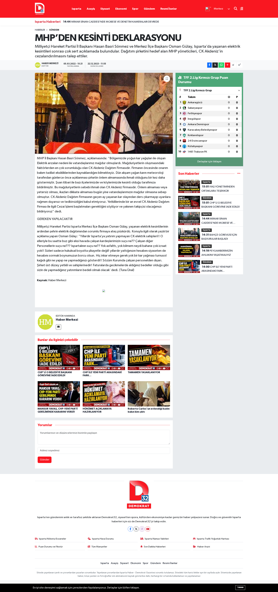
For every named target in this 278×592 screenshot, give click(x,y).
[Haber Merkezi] (45, 321)
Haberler (40, 30)
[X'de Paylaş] (215, 65)
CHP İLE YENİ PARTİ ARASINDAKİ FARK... (216, 268)
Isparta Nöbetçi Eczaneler (52, 539)
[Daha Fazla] (227, 65)
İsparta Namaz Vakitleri (157, 539)
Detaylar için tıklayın (209, 161)
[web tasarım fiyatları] (103, 290)
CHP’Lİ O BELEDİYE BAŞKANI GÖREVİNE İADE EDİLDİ (220, 204)
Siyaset (105, 8)
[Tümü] (238, 173)
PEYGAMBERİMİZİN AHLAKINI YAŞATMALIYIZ (217, 252)
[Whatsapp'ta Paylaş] (221, 65)
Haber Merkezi (67, 319)
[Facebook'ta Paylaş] (209, 65)
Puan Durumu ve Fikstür (51, 546)
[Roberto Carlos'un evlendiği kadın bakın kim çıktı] (149, 393)
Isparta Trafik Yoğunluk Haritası (213, 539)
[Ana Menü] (240, 8)
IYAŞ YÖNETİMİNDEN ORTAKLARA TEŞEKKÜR (218, 188)
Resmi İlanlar (168, 8)
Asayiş (91, 8)
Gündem (149, 8)
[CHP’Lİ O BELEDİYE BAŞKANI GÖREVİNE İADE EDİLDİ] (59, 357)
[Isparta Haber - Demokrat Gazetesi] (39, 8)
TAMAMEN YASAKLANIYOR (144, 372)
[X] (136, 529)
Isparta (76, 8)
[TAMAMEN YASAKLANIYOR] (149, 357)
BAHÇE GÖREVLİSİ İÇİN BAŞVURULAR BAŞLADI (219, 236)
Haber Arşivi (203, 546)
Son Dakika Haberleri (155, 546)
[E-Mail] (58, 327)
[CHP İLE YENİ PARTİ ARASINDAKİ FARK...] (104, 357)
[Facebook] (130, 529)
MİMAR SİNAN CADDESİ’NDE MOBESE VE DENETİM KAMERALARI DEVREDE (111, 21)
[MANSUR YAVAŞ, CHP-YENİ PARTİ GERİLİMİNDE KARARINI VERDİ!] (59, 393)
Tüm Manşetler (99, 546)
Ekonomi (121, 8)
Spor (135, 8)
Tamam (240, 587)
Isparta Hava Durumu (103, 539)
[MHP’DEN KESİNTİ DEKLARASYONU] (104, 113)
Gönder (44, 459)
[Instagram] (142, 529)
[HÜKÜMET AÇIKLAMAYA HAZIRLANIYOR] (104, 393)
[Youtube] (147, 529)
